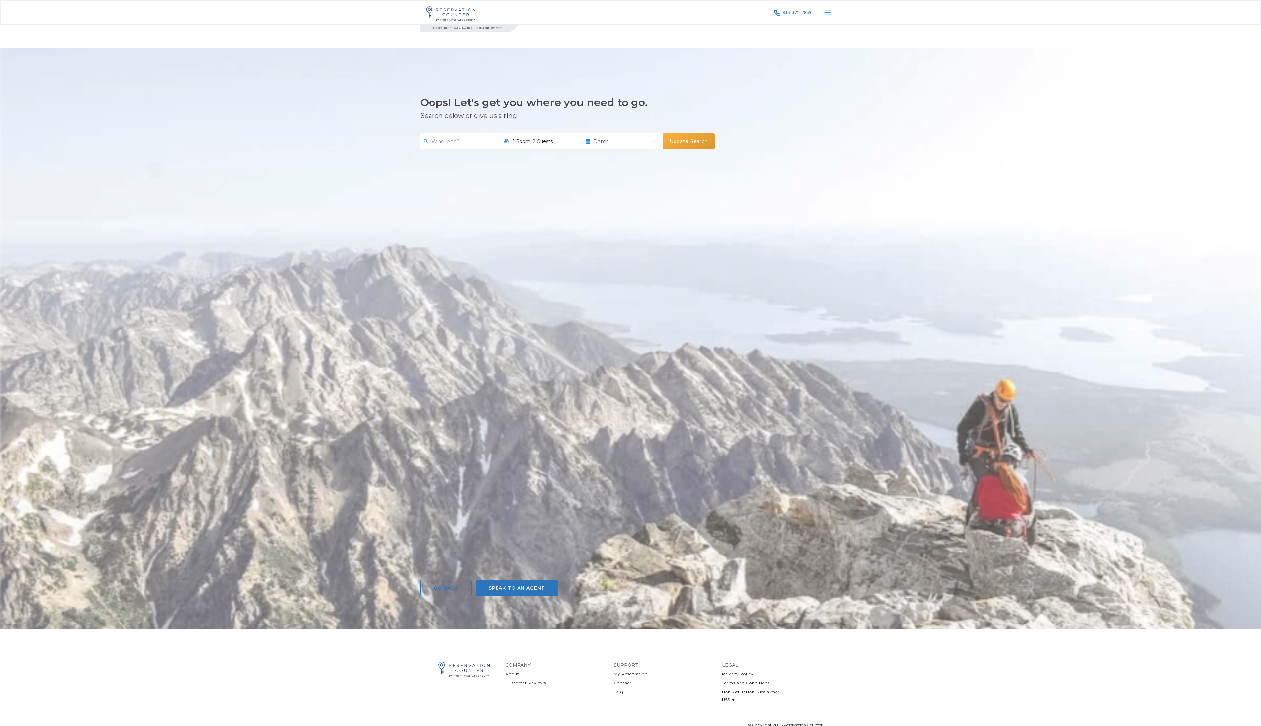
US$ (728, 700)
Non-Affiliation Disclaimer (751, 691)
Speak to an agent (517, 588)
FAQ (619, 691)
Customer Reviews (525, 682)
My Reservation (631, 673)
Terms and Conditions (746, 682)
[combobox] (463, 141)
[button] (541, 141)
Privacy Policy (738, 673)
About (512, 673)
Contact (622, 682)
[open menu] (827, 12)
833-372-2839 (797, 12)
